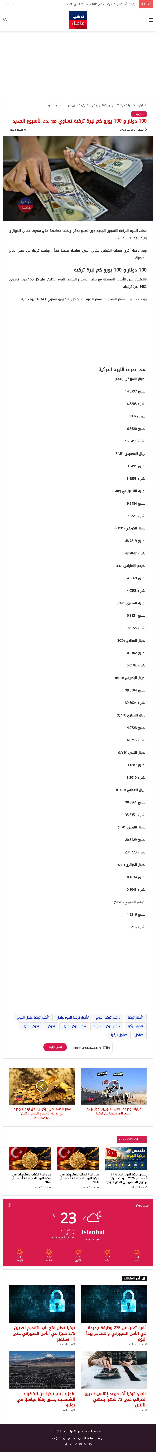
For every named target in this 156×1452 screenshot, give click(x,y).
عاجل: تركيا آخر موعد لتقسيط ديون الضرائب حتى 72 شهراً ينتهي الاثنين (115, 1399)
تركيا (50, 1026)
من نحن (67, 1438)
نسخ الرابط (55, 1047)
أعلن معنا (55, 1438)
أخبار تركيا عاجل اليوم (32, 1017)
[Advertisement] (78, 64)
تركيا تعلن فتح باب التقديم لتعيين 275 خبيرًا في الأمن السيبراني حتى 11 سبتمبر (44, 1333)
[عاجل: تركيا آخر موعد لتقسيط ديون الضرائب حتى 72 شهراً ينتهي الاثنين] (114, 1370)
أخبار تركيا (126, 105)
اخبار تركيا (135, 1026)
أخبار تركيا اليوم (107, 1017)
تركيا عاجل (30, 1026)
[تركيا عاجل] (78, 20)
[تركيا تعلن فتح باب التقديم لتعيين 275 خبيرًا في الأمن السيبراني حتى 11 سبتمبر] (42, 1304)
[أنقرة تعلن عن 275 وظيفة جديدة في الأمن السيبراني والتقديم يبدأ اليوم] (114, 1304)
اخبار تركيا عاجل (73, 1026)
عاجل (138, 1035)
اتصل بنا (101, 1438)
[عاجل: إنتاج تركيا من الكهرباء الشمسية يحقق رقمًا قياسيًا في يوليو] (42, 1370)
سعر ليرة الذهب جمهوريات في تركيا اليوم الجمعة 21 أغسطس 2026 (79, 1178)
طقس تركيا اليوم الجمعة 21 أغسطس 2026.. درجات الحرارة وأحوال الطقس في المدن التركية (126, 1178)
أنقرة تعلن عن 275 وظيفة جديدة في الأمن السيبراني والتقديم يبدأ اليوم (116, 1333)
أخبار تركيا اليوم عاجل (72, 1017)
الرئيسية (139, 105)
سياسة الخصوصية (84, 1438)
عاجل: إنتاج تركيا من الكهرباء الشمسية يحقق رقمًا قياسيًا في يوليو (46, 1399)
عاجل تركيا (118, 1035)
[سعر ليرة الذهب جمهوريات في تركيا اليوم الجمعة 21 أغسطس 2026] (78, 1158)
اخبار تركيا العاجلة (106, 1026)
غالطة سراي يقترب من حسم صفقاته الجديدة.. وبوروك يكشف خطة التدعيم (94, 4)
